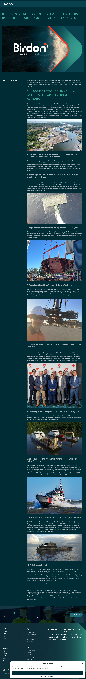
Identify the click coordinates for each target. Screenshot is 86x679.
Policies (5, 638)
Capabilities (6, 648)
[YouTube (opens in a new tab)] (7, 669)
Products (5, 653)
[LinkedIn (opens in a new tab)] (3, 669)
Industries (5, 656)
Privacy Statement (51, 676)
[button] (82, 663)
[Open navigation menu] (82, 4)
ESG (4, 660)
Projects (5, 651)
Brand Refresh (50, 584)
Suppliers (5, 636)
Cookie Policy (43, 676)
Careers (5, 631)
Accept (48, 673)
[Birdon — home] (8, 4)
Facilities (5, 658)
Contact (5, 641)
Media (4, 633)
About (4, 629)
